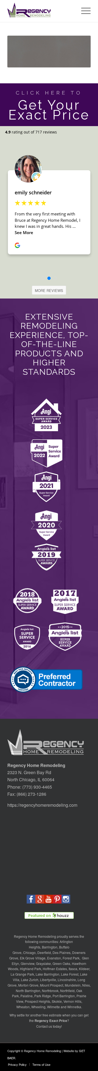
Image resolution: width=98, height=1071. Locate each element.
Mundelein (73, 985)
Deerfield (44, 952)
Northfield (67, 990)
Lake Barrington (47, 974)
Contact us (44, 1026)
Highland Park (30, 968)
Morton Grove (28, 985)
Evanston (54, 958)
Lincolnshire (67, 979)
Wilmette (53, 1006)
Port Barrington (64, 995)
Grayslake (43, 963)
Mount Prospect (51, 985)
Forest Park (71, 958)
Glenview (27, 963)
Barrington (49, 947)
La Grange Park (22, 974)
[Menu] (83, 11)
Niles (86, 985)
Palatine (26, 995)
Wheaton (23, 1006)
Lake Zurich (29, 979)
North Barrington (28, 990)
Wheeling (38, 1006)
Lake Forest (69, 974)
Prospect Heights (37, 1001)
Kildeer (84, 968)
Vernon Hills (72, 1001)
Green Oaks (61, 963)
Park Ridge (42, 995)
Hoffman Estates (55, 968)
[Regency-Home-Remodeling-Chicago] (40, 11)
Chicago (29, 952)
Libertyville (48, 979)
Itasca (73, 968)
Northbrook (50, 990)
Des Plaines (62, 952)
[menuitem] (83, 11)
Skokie (57, 1001)
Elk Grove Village (32, 958)
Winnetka (74, 1006)
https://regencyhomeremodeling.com (42, 805)
